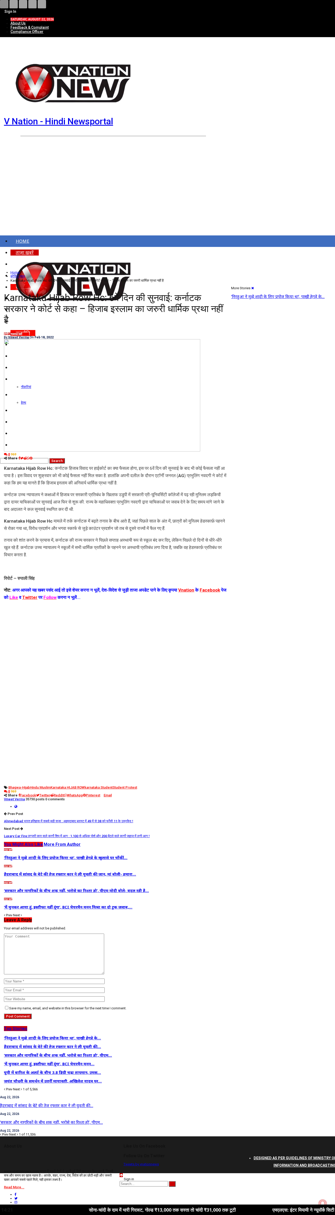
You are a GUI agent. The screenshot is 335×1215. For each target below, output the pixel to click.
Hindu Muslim (40, 787)
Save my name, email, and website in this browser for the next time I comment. (67, 1008)
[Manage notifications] (323, 1203)
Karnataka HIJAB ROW (68, 787)
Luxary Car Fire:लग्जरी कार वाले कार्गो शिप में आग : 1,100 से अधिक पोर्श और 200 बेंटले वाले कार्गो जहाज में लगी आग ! (77, 836)
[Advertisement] (167, 195)
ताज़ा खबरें (18, 334)
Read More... (14, 1187)
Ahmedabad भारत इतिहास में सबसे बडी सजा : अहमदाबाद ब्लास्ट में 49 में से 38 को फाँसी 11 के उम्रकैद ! (68, 821)
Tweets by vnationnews (141, 1164)
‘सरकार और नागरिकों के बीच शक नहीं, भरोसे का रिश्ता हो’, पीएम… (51, 1122)
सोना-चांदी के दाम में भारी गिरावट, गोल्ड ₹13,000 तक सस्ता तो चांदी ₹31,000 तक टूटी (131, 1210)
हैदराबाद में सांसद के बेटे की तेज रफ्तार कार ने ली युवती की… (46, 1105)
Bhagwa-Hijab (19, 787)
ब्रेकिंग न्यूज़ (9, 334)
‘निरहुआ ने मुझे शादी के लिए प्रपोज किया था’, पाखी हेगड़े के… (278, 296)
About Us (18, 23)
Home (22, 241)
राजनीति (25, 334)
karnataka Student (99, 787)
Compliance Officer (26, 32)
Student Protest (125, 787)
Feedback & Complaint (29, 27)
